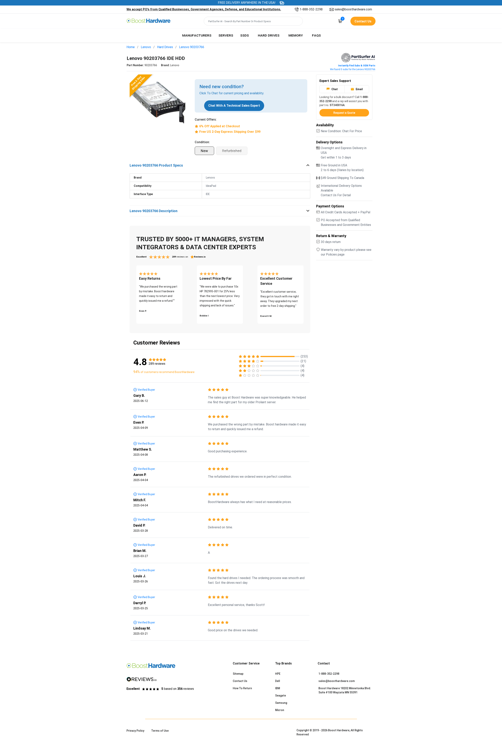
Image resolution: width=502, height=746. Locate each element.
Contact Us (240, 681)
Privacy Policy (135, 730)
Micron (279, 710)
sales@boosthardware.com (353, 9)
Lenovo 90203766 (191, 47)
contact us (363, 21)
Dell (277, 681)
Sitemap (238, 673)
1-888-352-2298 (311, 9)
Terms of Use (160, 730)
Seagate (280, 695)
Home (130, 47)
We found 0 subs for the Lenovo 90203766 (352, 69)
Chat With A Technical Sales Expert (234, 105)
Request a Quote (344, 112)
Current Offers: (206, 119)
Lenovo (146, 47)
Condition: (202, 142)
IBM (277, 688)
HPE (277, 673)
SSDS (244, 35)
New (204, 151)
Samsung (281, 702)
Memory (295, 35)
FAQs (316, 35)
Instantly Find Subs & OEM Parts (356, 65)
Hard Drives (268, 35)
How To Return (242, 688)
